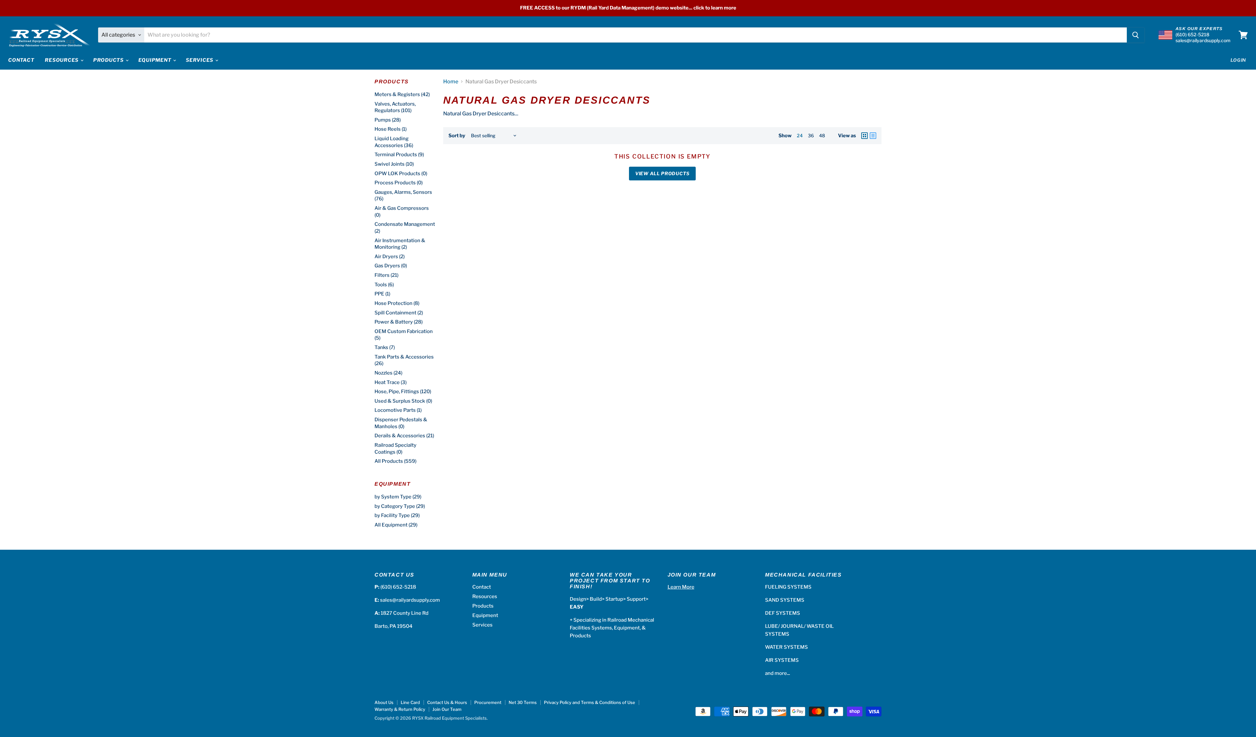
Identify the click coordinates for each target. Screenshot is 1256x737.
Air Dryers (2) (390, 257)
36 (811, 135)
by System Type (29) (398, 497)
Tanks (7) (385, 347)
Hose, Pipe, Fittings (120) (403, 391)
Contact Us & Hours (447, 702)
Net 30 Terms (523, 702)
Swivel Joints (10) (394, 164)
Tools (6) (384, 285)
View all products (662, 173)
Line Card (410, 702)
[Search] (1135, 34)
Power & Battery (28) (399, 322)
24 (800, 135)
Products (109, 60)
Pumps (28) (388, 120)
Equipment (155, 60)
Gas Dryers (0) (391, 266)
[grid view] (864, 135)
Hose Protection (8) (397, 303)
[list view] (873, 135)
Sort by (456, 136)
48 (822, 135)
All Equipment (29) (396, 525)
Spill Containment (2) (399, 313)
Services (200, 60)
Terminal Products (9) (399, 155)
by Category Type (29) (400, 506)
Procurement (487, 702)
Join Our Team (447, 709)
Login (1238, 60)
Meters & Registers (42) (402, 94)
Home (450, 82)
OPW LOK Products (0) (401, 173)
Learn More (681, 587)
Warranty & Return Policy (400, 709)
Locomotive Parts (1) (398, 410)
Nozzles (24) (388, 373)
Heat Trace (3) (391, 382)
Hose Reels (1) (391, 129)
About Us (384, 702)
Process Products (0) (399, 183)
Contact (21, 60)
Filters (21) (386, 275)
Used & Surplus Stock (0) (403, 401)
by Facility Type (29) (397, 515)
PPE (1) (382, 294)
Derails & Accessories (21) (404, 436)
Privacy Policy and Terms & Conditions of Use (589, 702)
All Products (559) (395, 461)
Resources (62, 60)
